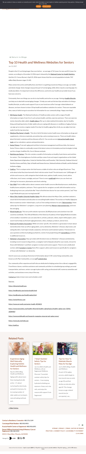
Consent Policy (59, 431)
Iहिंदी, (72, 447)
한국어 (69, 447)
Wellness (45, 371)
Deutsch (46, 447)
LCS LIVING (80, 433)
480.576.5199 (28, 420)
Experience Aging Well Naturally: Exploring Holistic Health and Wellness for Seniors (18, 364)
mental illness (65, 233)
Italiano (75, 447)
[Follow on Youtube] (82, 425)
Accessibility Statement (74, 431)
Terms (68, 428)
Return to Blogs (19, 57)
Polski (43, 449)
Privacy (61, 428)
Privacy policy (46, 6)
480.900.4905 (24, 423)
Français (42, 447)
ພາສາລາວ (55, 447)
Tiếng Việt (37, 447)
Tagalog (64, 447)
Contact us (12, 277)
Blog (21, 372)
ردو (67, 447)
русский (50, 447)
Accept (38, 6)
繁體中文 (33, 447)
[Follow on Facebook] (79, 425)
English (24, 447)
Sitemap (55, 428)
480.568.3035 (14, 431)
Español (28, 447)
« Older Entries (13, 408)
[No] (84, 4)
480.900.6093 (31, 426)
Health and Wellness (17, 374)
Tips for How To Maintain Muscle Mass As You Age (65, 361)
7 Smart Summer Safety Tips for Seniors (40, 361)
